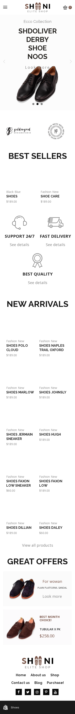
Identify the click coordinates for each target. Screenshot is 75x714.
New (55, 192)
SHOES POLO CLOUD (17, 348)
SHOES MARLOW (20, 392)
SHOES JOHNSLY (52, 392)
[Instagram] (37, 692)
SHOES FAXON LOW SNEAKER (18, 483)
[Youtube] (55, 692)
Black (10, 192)
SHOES (12, 196)
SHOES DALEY (50, 528)
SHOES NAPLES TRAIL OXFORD (51, 348)
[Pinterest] (46, 692)
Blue (18, 192)
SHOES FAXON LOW (50, 483)
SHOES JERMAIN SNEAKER (19, 436)
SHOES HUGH (50, 434)
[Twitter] (28, 692)
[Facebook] (19, 692)
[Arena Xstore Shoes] (37, 7)
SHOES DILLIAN (18, 528)
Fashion (46, 192)
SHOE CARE (50, 196)
